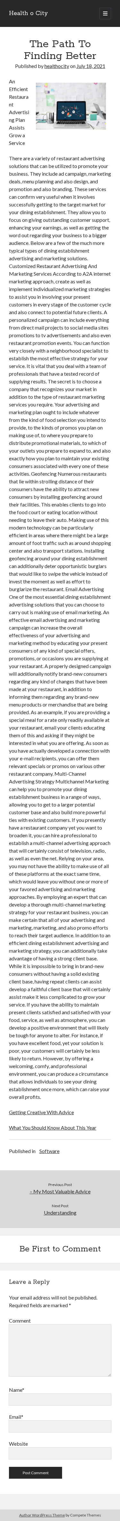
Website (18, 1444)
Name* (16, 1390)
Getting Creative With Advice (41, 1112)
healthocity (56, 66)
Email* (16, 1417)
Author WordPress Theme (42, 1515)
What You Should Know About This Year (52, 1127)
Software (49, 1151)
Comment (20, 1320)
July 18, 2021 (90, 66)
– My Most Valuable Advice (60, 1191)
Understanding (60, 1212)
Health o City (28, 13)
